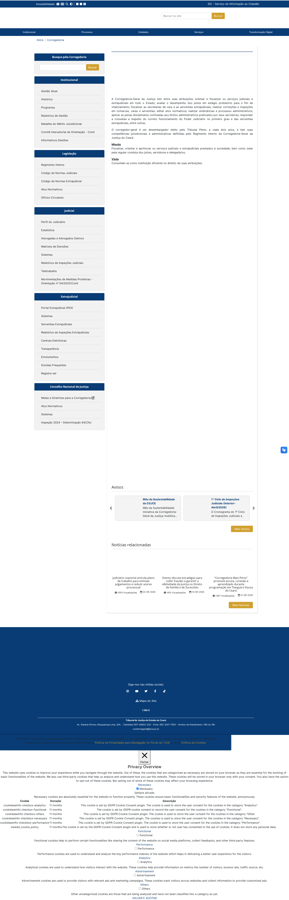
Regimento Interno (52, 164)
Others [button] (144, 884)
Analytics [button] (144, 858)
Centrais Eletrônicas (54, 340)
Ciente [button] (114, 746)
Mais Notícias (240, 605)
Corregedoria (55, 40)
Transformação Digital (260, 32)
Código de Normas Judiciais (59, 173)
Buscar (218, 16)
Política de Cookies (193, 742)
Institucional (29, 32)
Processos (86, 32)
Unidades (143, 32)
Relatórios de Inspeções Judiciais (62, 263)
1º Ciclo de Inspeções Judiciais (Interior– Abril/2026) (225, 503)
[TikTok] (164, 691)
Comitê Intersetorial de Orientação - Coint (68, 132)
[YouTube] (137, 691)
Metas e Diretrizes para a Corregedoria (66, 398)
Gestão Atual (49, 91)
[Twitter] (146, 691)
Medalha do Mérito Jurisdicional (61, 123)
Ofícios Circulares (52, 197)
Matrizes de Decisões (54, 246)
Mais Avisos (241, 529)
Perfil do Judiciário (53, 222)
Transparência (50, 348)
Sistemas (47, 254)
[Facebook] (155, 691)
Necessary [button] (144, 784)
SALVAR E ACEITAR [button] (144, 898)
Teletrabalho (49, 271)
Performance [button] (144, 844)
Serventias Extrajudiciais (56, 324)
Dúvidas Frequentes (53, 365)
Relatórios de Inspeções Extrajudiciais (65, 332)
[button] (58, 4)
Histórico (47, 99)
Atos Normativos (51, 189)
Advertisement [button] (144, 871)
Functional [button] (144, 831)
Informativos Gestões (54, 140)
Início (40, 40)
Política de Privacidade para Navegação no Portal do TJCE (132, 742)
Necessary (146, 788)
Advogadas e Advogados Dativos (62, 238)
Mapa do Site (147, 700)
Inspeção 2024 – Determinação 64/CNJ (66, 422)
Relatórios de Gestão (54, 115)
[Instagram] (128, 691)
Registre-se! (48, 373)
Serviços (198, 32)
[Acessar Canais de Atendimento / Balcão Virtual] (279, 888)
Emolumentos (49, 357)
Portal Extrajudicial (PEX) (57, 307)
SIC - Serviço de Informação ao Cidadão (211, 4)
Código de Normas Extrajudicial (61, 181)
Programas (48, 107)
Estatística (47, 230)
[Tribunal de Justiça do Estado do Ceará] (56, 16)
